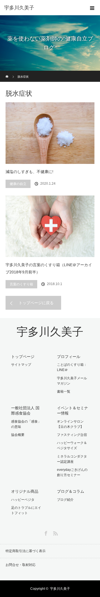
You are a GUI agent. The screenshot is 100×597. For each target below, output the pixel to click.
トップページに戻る (36, 303)
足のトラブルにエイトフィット (26, 510)
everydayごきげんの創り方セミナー (72, 472)
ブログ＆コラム (70, 491)
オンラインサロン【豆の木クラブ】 (70, 424)
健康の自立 (18, 184)
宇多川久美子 (50, 332)
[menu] (92, 8)
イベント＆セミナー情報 (72, 410)
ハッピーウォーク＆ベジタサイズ (72, 445)
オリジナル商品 (24, 491)
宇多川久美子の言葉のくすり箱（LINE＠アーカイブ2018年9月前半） (49, 269)
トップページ (22, 356)
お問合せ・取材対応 (21, 565)
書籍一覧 (63, 391)
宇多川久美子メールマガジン (72, 380)
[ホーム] (7, 73)
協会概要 (17, 435)
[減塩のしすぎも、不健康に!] (50, 133)
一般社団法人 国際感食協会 (25, 410)
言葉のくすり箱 (21, 284)
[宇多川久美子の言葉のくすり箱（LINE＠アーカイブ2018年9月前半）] (50, 226)
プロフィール (68, 356)
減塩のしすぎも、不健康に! (29, 171)
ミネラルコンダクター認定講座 (72, 459)
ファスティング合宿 (72, 435)
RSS (55, 532)
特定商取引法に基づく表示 (26, 551)
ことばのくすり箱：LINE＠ (72, 367)
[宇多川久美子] (41, 8)
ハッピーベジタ (22, 500)
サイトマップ (21, 365)
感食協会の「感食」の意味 (26, 424)
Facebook (45, 532)
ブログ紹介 (65, 500)
